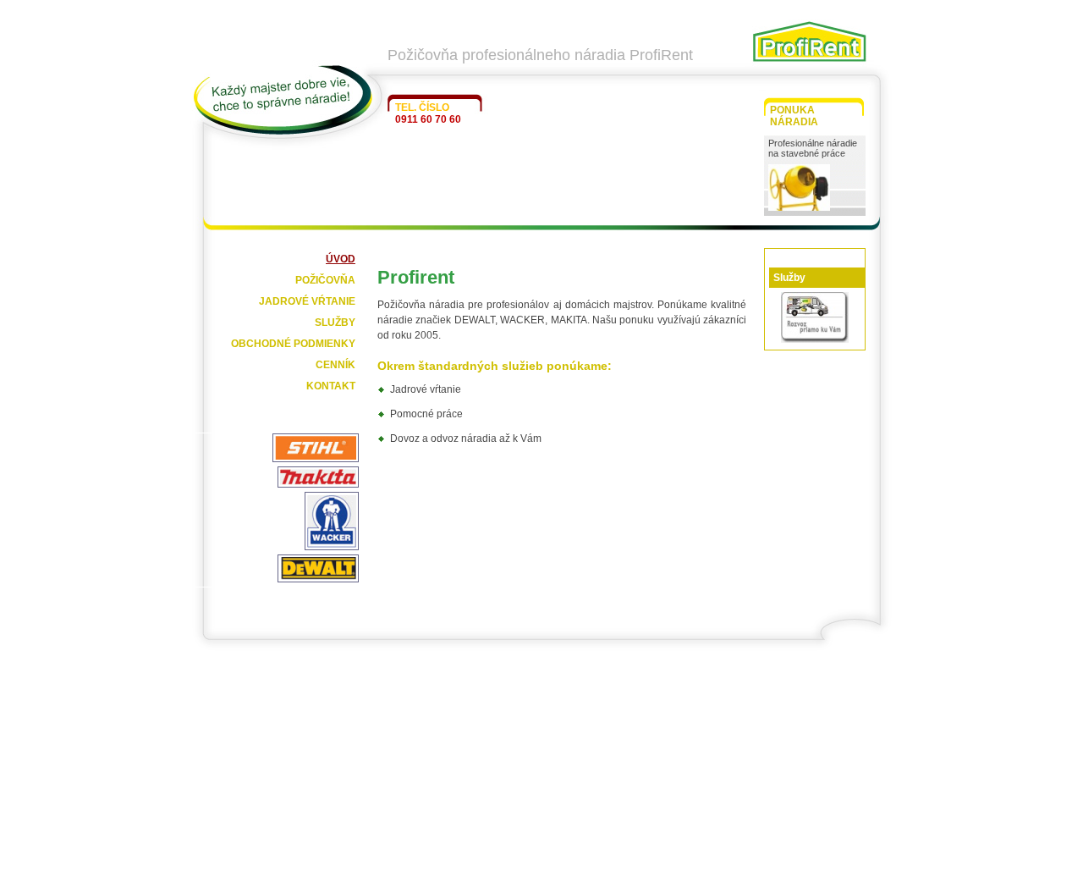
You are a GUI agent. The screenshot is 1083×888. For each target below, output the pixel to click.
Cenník (335, 365)
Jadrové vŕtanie (307, 301)
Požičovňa (325, 280)
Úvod (340, 259)
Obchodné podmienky (293, 344)
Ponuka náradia (794, 116)
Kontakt (330, 386)
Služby (335, 322)
